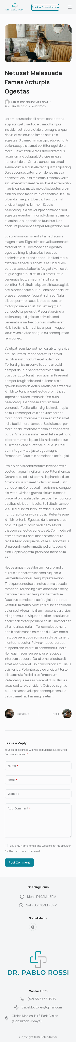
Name (13, 766)
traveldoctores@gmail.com (41, 1007)
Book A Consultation (45, 7)
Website (13, 794)
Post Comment (19, 862)
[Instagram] (33, 927)
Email (12, 780)
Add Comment (19, 808)
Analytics (39, 106)
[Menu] (70, 7)
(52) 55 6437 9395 (42, 999)
